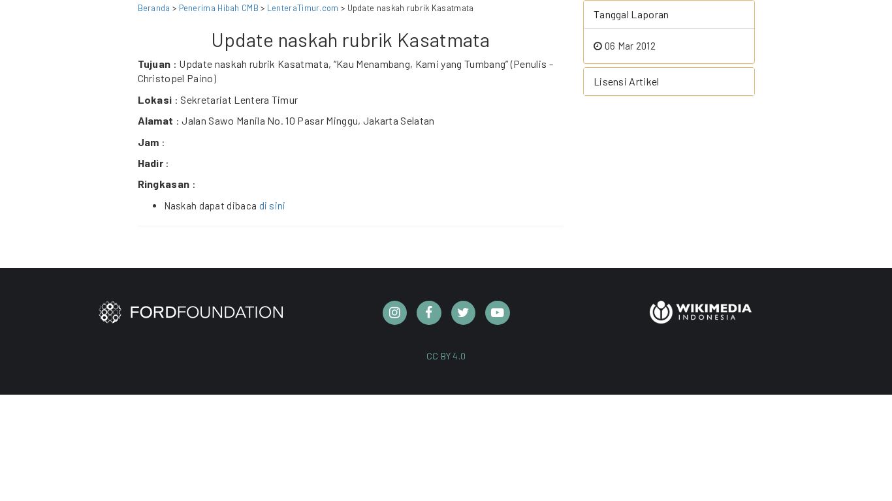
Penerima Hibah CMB (219, 8)
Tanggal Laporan (631, 14)
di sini (272, 205)
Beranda (154, 8)
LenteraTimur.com (304, 8)
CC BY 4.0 (446, 355)
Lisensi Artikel (627, 81)
